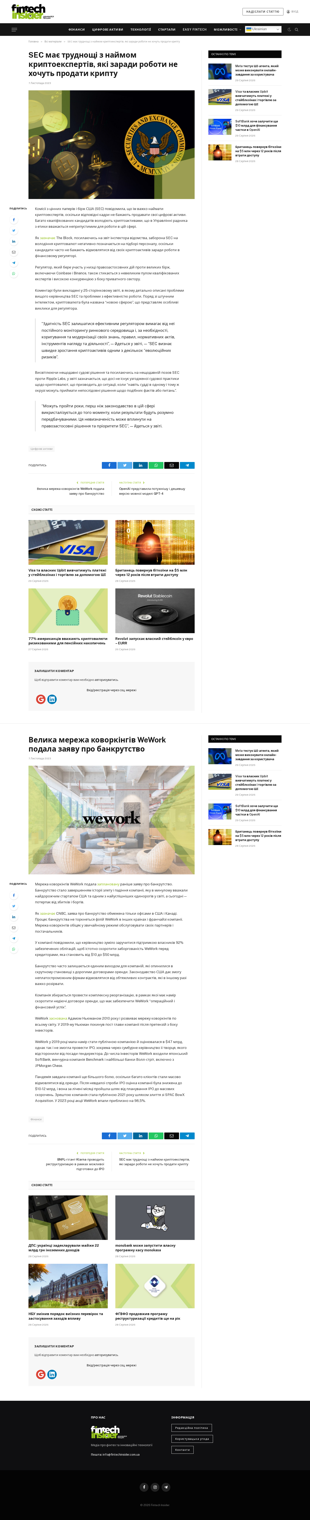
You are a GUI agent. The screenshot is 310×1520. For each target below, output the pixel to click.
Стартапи (167, 29)
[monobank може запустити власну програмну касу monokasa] (155, 1217)
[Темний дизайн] (289, 29)
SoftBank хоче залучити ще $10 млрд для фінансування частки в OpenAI (256, 125)
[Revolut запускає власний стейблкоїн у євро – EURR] (155, 610)
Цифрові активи (107, 29)
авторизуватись (106, 679)
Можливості (225, 29)
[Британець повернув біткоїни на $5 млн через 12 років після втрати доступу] (155, 542)
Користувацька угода (192, 1438)
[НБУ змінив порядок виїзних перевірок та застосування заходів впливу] (68, 1286)
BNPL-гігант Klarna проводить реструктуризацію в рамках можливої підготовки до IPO (75, 1164)
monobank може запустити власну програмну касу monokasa (145, 1248)
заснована (58, 1018)
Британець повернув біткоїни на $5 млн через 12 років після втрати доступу (151, 572)
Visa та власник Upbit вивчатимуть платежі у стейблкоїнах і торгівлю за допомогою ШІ (67, 572)
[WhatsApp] (13, 273)
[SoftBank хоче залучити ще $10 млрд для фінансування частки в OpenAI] (220, 127)
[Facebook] (13, 219)
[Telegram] (13, 263)
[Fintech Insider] (33, 11)
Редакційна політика (191, 1427)
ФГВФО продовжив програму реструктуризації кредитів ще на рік (147, 1316)
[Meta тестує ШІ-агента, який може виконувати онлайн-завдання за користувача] (220, 72)
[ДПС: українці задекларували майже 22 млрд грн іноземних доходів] (68, 1217)
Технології (141, 29)
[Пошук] (296, 29)
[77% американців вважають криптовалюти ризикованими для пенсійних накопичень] (68, 610)
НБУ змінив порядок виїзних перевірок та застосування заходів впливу (65, 1316)
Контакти (182, 1449)
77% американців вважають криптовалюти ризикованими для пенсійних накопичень (68, 641)
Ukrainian (259, 29)
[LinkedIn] (13, 241)
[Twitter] (13, 230)
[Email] (13, 252)
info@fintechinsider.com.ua (121, 1454)
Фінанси (77, 29)
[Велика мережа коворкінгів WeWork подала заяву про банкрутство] (111, 820)
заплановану (108, 884)
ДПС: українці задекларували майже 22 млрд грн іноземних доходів (63, 1248)
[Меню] (14, 29)
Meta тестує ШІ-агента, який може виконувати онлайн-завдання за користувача (257, 70)
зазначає (47, 238)
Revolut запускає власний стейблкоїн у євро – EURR (154, 641)
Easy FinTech (195, 29)
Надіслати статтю (263, 11)
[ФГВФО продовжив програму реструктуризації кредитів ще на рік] (155, 1286)
